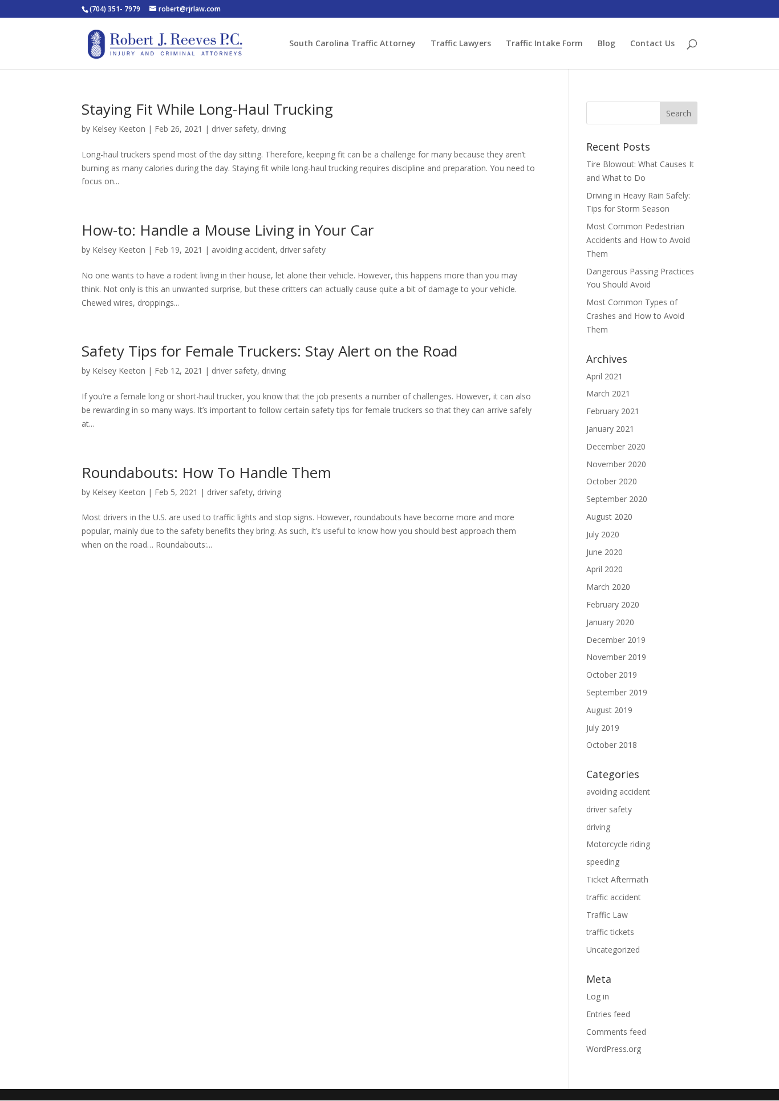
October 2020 (611, 481)
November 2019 (616, 656)
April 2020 (604, 569)
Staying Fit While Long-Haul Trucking (207, 109)
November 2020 (616, 464)
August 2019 (609, 710)
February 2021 (612, 411)
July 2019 (602, 727)
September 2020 (616, 498)
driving (274, 128)
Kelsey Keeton (118, 128)
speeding (602, 861)
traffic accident (613, 897)
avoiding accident (243, 249)
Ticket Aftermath (617, 879)
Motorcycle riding (618, 844)
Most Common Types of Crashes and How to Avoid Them (635, 316)
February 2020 (612, 604)
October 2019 (611, 674)
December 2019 (616, 639)
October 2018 (611, 744)
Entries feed (608, 1014)
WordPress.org (613, 1048)
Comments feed (616, 1031)
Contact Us (652, 43)
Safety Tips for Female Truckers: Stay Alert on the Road (269, 351)
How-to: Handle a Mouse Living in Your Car (228, 230)
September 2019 (616, 692)
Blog (606, 43)
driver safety (234, 128)
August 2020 (609, 516)
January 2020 (610, 622)
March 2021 (608, 393)
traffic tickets (610, 931)
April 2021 (604, 376)
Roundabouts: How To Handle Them (206, 472)
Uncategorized (613, 949)
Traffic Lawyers (461, 43)
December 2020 (616, 446)
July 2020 (602, 534)
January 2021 (610, 428)
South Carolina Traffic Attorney (352, 43)
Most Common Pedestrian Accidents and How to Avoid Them (638, 240)
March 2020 (608, 586)
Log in (597, 996)
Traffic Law (607, 914)
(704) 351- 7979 (115, 9)
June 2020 (604, 552)
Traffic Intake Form (544, 43)
